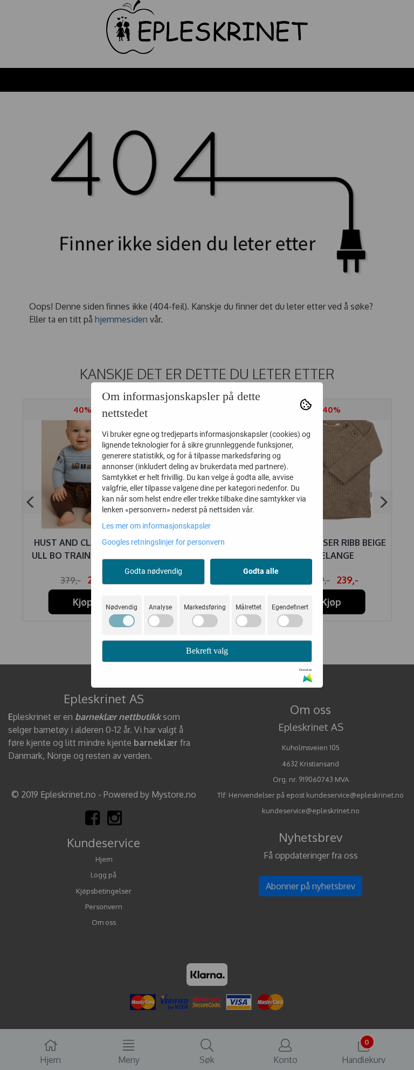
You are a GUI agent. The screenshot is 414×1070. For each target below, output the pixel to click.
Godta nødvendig (153, 571)
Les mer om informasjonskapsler (156, 526)
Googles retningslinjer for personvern (163, 542)
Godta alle (261, 571)
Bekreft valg (207, 650)
